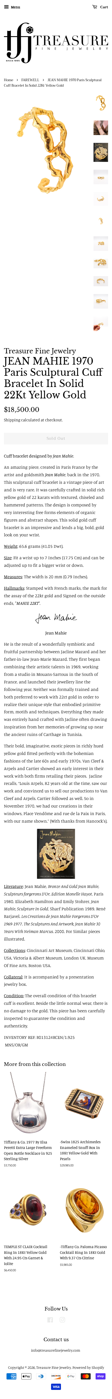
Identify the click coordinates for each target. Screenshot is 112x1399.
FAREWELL (30, 80)
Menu (15, 7)
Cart (103, 7)
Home (8, 80)
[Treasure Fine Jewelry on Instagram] (62, 1321)
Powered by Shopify (88, 1367)
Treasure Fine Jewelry (53, 1367)
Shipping (12, 419)
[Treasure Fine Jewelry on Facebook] (50, 1321)
